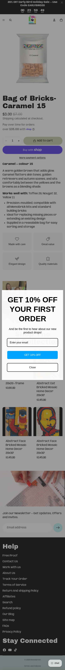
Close (32, 367)
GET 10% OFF (32, 355)
